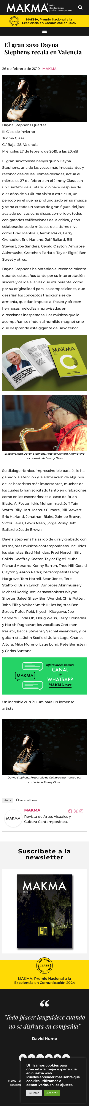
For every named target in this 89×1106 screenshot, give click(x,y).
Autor (7, 800)
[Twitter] (75, 811)
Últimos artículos (26, 800)
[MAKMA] (13, 818)
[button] (80, 7)
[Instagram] (81, 811)
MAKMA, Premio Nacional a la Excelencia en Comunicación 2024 (49, 21)
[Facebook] (70, 811)
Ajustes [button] (34, 1093)
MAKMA (49, 69)
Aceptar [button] (51, 1093)
